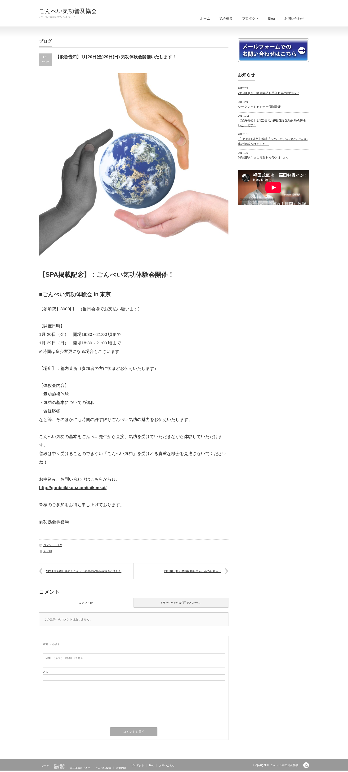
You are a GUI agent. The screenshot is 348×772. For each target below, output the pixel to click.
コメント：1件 (52, 545)
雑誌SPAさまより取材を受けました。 (264, 157)
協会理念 (59, 768)
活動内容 (121, 768)
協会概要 (226, 18)
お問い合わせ (294, 18)
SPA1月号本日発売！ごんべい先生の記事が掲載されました (83, 571)
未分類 (47, 551)
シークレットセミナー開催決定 (259, 107)
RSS (306, 765)
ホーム (205, 18)
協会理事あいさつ (80, 768)
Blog (271, 18)
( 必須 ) (51, 644)
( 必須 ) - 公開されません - (64, 658)
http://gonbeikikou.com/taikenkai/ (73, 487)
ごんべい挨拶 (103, 768)
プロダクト (250, 18)
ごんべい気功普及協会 (68, 11)
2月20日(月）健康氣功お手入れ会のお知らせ (192, 571)
